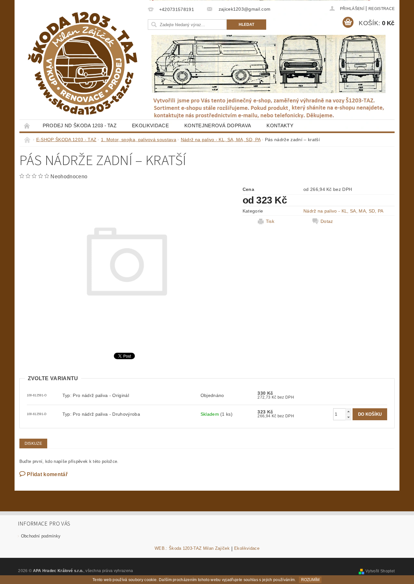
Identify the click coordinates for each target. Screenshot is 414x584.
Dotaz (327, 221)
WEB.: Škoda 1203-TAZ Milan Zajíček (192, 548)
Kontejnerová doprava (217, 125)
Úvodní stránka (27, 125)
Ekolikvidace (150, 125)
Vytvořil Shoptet (380, 571)
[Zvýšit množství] (348, 411)
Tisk (270, 221)
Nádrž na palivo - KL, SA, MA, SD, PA (343, 211)
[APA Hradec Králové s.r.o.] (82, 63)
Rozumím (310, 580)
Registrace (381, 8)
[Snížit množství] (348, 417)
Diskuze (33, 443)
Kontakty (280, 125)
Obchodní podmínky (40, 536)
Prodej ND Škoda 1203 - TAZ (79, 125)
